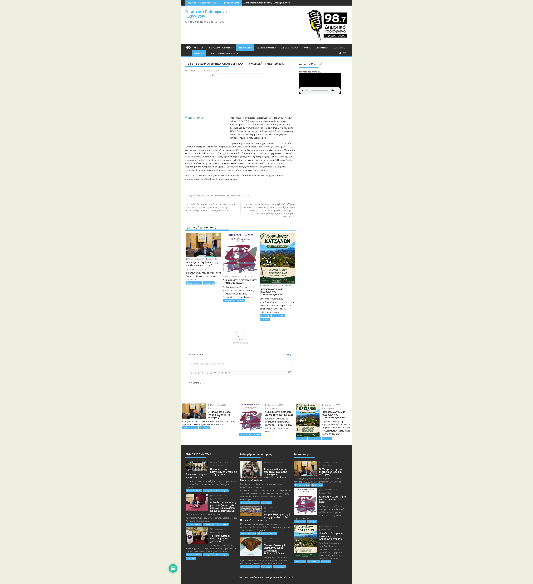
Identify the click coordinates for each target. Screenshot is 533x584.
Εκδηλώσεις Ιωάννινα (204, 196)
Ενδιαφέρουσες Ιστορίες (250, 503)
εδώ (319, 71)
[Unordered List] (211, 372)
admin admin (213, 259)
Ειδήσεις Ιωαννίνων (266, 48)
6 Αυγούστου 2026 (219, 495)
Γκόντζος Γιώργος (213, 70)
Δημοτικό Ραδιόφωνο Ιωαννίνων (206, 14)
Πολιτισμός (338, 48)
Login (289, 354)
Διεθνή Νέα (322, 48)
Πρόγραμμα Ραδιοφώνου (221, 48)
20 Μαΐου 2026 (272, 538)
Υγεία (211, 53)
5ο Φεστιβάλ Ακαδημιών (239, 196)
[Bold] (191, 372)
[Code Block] (219, 372)
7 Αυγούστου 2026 (219, 462)
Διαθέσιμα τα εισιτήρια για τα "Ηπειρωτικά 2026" (269, 2)
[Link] (222, 372)
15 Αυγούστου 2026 (196, 259)
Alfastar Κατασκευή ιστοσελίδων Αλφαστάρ (273, 577)
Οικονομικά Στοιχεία (229, 53)
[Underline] (199, 372)
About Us (198, 48)
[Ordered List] (207, 372)
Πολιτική (307, 48)
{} (226, 372)
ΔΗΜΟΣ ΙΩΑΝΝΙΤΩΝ (194, 491)
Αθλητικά (199, 53)
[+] (230, 372)
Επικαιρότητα (245, 48)
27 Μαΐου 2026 (272, 508)
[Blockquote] (215, 372)
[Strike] (203, 372)
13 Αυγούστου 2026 (233, 276)
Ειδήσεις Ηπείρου (289, 48)
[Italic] (195, 372)
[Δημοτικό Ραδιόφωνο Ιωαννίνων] (188, 47)
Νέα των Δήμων (278, 315)
